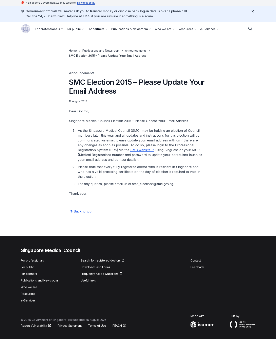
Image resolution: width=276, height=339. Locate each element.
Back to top (83, 211)
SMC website (142, 150)
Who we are (29, 287)
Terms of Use (97, 325)
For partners (29, 273)
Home (73, 50)
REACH (119, 326)
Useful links (88, 280)
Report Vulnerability (34, 326)
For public (27, 267)
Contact (196, 260)
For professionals (32, 260)
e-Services (28, 300)
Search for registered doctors (101, 261)
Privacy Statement (70, 325)
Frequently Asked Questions (99, 274)
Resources (28, 293)
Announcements (135, 50)
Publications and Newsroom (100, 50)
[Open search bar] (250, 28)
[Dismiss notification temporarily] (253, 11)
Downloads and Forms (95, 267)
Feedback (197, 267)
